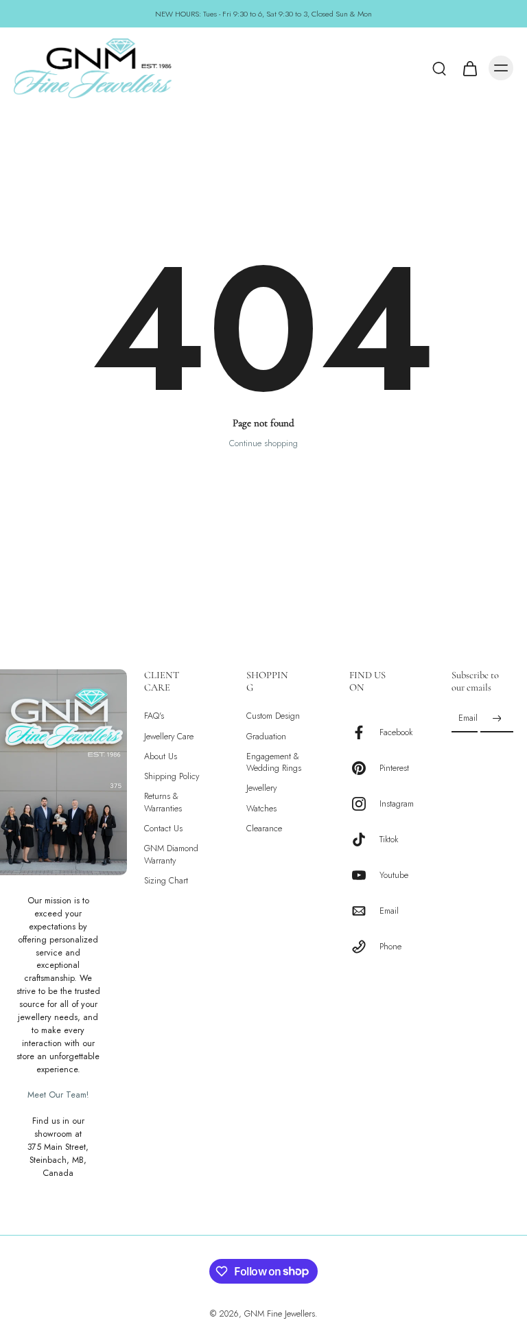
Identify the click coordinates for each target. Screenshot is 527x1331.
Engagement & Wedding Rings (273, 762)
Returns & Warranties (163, 803)
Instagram (396, 804)
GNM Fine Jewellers (279, 1314)
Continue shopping (263, 443)
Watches (261, 809)
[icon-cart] (469, 68)
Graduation (266, 737)
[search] (439, 68)
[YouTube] (364, 875)
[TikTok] (364, 839)
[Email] (364, 911)
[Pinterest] (364, 768)
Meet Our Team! (58, 1095)
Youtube (393, 875)
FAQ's (154, 716)
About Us (160, 757)
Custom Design (273, 716)
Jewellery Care (169, 737)
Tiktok (388, 840)
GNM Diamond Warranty (171, 855)
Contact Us (163, 829)
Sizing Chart (166, 881)
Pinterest (394, 768)
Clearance (264, 829)
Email (389, 911)
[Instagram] (364, 804)
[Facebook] (364, 732)
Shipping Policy (171, 777)
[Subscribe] (496, 718)
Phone (390, 947)
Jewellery (261, 789)
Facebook (395, 733)
